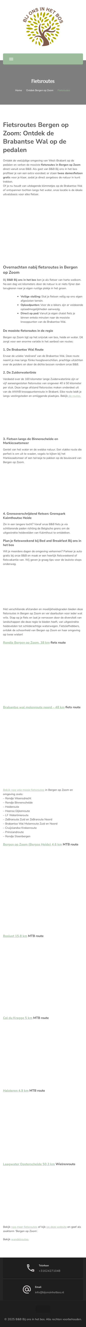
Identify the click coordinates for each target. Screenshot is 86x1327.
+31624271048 (49, 1271)
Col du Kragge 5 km (17, 1018)
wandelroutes (19, 1239)
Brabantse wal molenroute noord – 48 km (34, 707)
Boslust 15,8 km (15, 936)
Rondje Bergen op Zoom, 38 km (26, 642)
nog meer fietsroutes (24, 1227)
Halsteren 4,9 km (16, 1090)
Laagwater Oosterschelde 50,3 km (29, 1164)
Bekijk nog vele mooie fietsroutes (23, 790)
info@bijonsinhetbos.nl (49, 1292)
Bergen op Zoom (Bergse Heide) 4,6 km (32, 844)
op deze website (56, 1227)
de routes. (74, 396)
